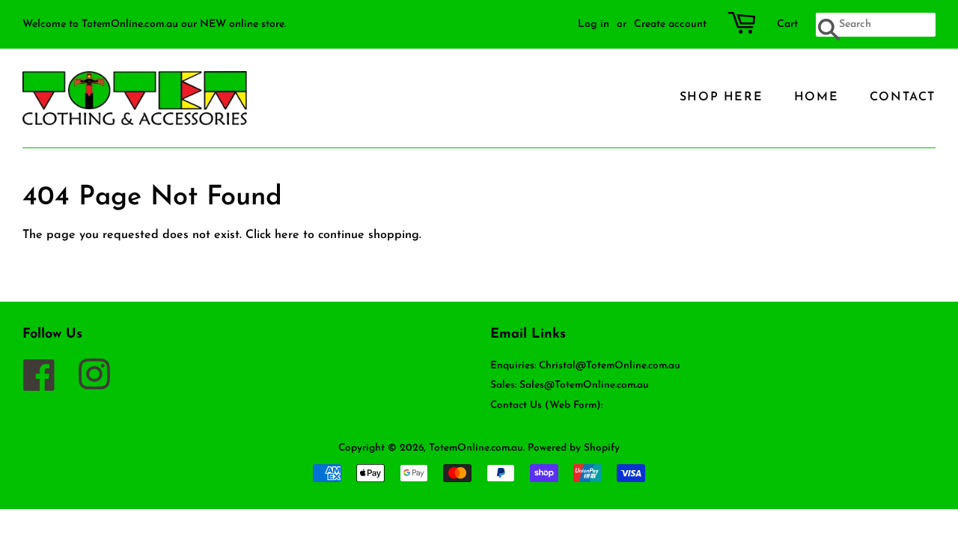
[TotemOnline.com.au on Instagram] (102, 385)
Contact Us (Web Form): (546, 405)
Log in (593, 24)
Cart (787, 24)
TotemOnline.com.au (476, 448)
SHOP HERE (721, 97)
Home (816, 97)
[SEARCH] (828, 31)
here (287, 235)
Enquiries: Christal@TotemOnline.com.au (585, 366)
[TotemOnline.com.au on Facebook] (46, 385)
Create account (670, 24)
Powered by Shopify (574, 448)
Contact (903, 97)
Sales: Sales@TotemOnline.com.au (569, 385)
